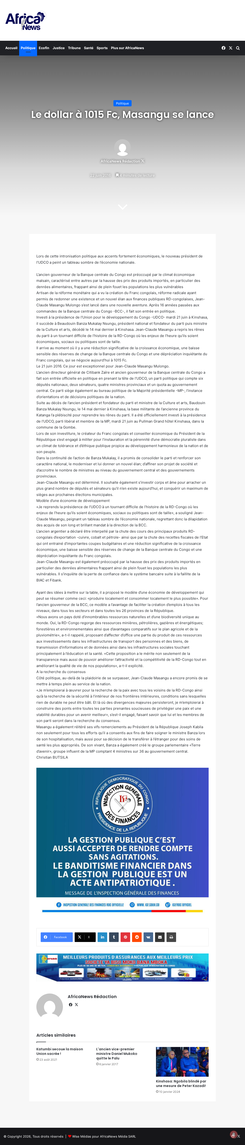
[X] (76, 1005)
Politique (28, 48)
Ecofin (44, 48)
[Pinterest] (125, 937)
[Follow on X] (143, 161)
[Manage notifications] (234, 1134)
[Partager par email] (160, 937)
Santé (88, 48)
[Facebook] (70, 1005)
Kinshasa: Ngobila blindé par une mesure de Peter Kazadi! (181, 1083)
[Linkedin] (102, 937)
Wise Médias (81, 1136)
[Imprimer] (171, 937)
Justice (59, 48)
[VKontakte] (148, 937)
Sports (102, 48)
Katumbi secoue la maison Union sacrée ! (59, 1051)
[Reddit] (137, 937)
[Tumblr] (114, 937)
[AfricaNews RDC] (25, 20)
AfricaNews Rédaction (120, 161)
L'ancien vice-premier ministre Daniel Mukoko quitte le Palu (116, 1054)
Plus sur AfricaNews (127, 48)
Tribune (74, 48)
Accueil (11, 48)
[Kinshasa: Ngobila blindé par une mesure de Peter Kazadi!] (182, 1062)
